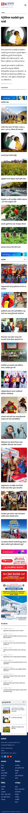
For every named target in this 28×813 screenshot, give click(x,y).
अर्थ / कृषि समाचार (19, 768)
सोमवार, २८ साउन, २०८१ (9, 681)
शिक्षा (2, 768)
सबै (25, 259)
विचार (2, 766)
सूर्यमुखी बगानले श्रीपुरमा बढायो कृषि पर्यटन (13, 179)
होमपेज (3, 13)
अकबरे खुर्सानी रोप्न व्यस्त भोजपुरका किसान (13, 224)
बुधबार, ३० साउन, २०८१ (9, 655)
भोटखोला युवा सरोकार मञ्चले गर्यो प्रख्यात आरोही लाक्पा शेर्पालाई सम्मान (13, 515)
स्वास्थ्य (3, 778)
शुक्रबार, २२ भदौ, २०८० (9, 688)
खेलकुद (17, 771)
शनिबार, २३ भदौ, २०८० (9, 648)
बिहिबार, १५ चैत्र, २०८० (9, 634)
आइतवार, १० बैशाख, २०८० (9, 641)
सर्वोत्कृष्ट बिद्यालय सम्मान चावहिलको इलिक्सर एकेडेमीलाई (11, 392)
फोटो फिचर (18, 792)
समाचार (3, 771)
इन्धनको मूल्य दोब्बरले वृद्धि (9, 155)
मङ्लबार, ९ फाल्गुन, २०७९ (9, 674)
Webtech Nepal (23, 812)
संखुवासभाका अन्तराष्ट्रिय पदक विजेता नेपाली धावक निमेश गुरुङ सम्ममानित (12, 487)
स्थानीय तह (4, 776)
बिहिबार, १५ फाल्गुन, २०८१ (9, 629)
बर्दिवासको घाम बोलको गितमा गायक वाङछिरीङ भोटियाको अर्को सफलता (12, 443)
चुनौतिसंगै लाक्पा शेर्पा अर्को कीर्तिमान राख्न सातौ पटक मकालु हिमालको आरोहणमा (13, 312)
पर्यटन (16, 773)
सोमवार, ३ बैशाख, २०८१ (9, 660)
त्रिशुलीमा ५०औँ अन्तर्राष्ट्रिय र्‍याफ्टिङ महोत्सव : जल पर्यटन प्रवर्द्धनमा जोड (14, 200)
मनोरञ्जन (3, 800)
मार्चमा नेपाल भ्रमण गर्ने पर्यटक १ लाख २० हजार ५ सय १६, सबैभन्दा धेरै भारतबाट (13, 128)
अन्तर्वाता (17, 766)
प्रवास (16, 778)
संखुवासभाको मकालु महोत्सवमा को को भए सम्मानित (13, 288)
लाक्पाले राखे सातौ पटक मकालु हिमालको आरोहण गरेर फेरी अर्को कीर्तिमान (13, 418)
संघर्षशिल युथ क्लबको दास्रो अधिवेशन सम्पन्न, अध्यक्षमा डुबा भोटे (12, 366)
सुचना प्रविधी (4, 773)
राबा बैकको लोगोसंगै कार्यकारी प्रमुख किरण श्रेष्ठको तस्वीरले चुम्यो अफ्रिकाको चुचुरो (13, 543)
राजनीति (3, 787)
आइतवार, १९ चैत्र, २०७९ (9, 667)
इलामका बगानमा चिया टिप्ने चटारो (11, 247)
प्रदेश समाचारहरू (19, 776)
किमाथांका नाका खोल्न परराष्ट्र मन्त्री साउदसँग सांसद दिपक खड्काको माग (12, 338)
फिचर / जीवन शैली (5, 795)
